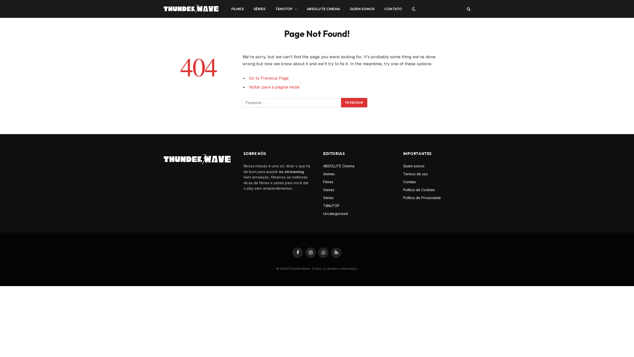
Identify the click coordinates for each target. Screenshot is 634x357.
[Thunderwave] (191, 9)
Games (328, 190)
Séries (259, 9)
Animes (329, 174)
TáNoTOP (284, 9)
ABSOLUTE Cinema (323, 9)
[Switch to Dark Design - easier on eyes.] (413, 9)
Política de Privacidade (422, 198)
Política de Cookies (419, 190)
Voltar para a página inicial (274, 87)
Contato (393, 9)
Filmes (237, 9)
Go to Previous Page (269, 78)
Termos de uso (415, 174)
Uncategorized (335, 213)
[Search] (468, 9)
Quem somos (362, 9)
